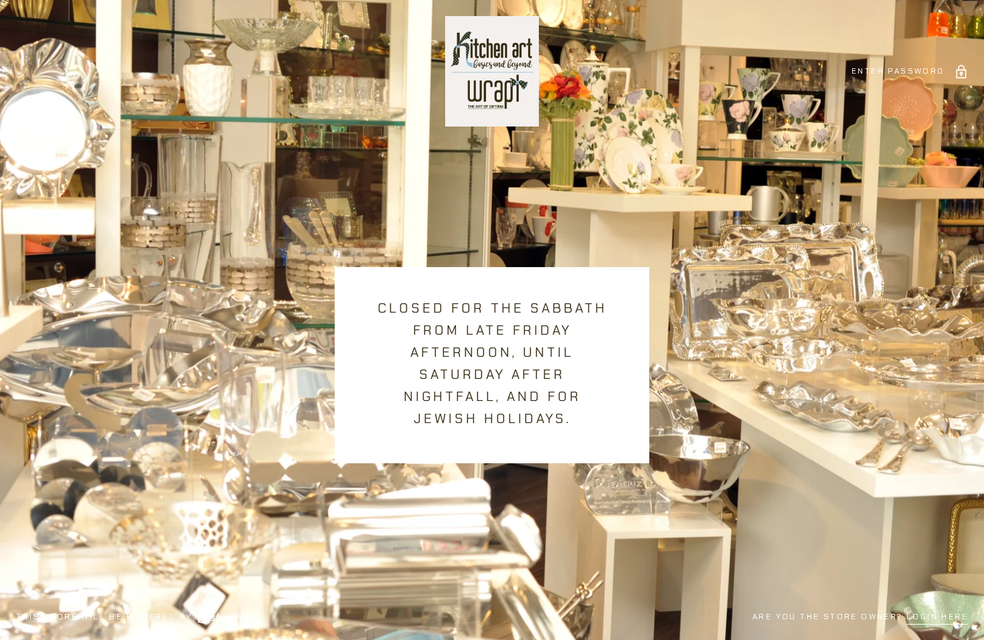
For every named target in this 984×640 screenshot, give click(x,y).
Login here (937, 616)
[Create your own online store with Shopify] (220, 616)
